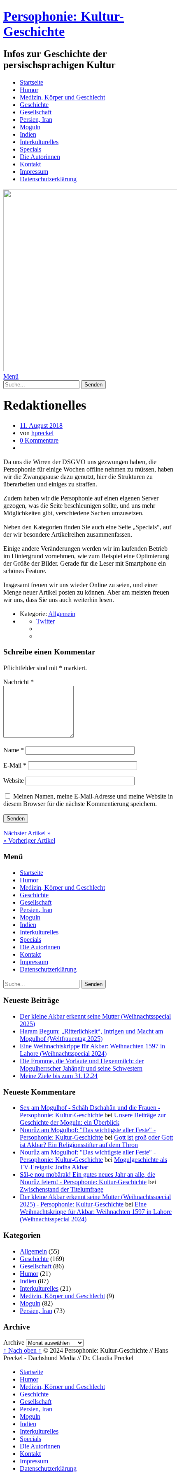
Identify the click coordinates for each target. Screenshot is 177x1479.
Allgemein (61, 613)
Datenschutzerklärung (48, 179)
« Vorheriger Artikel (29, 840)
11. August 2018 (41, 425)
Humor (29, 89)
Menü (11, 376)
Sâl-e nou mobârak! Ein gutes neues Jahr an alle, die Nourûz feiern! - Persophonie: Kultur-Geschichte (87, 1178)
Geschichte (34, 104)
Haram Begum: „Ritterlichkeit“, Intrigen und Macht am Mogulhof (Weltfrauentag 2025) (91, 1035)
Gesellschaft (35, 112)
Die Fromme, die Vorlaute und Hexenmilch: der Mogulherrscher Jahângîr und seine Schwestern (82, 1064)
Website (13, 780)
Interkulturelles (39, 141)
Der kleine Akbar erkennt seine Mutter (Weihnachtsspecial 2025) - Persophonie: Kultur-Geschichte (95, 1200)
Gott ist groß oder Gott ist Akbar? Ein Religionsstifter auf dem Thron (96, 1141)
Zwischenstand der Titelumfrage (61, 1189)
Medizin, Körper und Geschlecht (62, 97)
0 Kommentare (39, 440)
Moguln (30, 126)
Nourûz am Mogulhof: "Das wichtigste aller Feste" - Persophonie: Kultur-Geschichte (88, 1133)
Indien (28, 134)
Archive (13, 1342)
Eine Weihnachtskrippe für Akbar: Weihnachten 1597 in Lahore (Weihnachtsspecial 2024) (92, 1050)
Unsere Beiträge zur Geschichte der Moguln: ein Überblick (93, 1119)
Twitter (45, 621)
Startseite (31, 82)
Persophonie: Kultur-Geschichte (63, 24)
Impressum (34, 171)
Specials (30, 149)
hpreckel (42, 432)
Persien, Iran (36, 119)
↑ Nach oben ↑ (22, 1350)
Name (13, 750)
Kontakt (30, 164)
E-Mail (14, 765)
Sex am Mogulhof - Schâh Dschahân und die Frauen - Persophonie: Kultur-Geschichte (90, 1111)
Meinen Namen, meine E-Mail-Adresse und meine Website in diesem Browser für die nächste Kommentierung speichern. (88, 800)
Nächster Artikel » (27, 833)
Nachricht (18, 681)
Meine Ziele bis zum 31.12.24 (59, 1075)
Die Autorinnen (40, 156)
